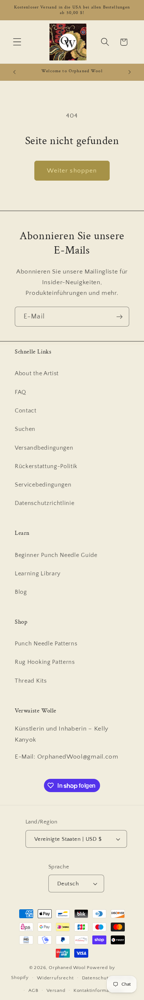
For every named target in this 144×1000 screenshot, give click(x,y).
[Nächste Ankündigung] (129, 72)
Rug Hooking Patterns (45, 662)
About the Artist (37, 373)
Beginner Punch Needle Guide (56, 555)
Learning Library (38, 573)
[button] (17, 42)
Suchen (25, 429)
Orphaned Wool (68, 967)
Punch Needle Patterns (46, 643)
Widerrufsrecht (55, 977)
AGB (33, 990)
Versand (56, 990)
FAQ (20, 392)
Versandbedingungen (44, 448)
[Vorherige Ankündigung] (14, 72)
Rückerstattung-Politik (46, 466)
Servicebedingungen (43, 484)
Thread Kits (31, 680)
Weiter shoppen (72, 170)
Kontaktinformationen (98, 990)
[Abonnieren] (119, 317)
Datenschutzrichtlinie (45, 503)
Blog (21, 592)
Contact (26, 410)
